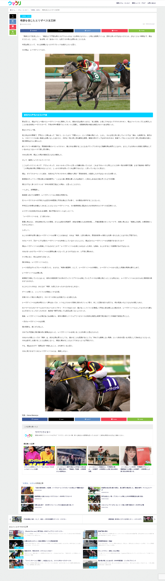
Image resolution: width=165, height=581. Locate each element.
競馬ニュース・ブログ (138, 3)
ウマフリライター (150, 24)
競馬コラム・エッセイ (123, 3)
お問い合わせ (152, 3)
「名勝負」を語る (26, 16)
